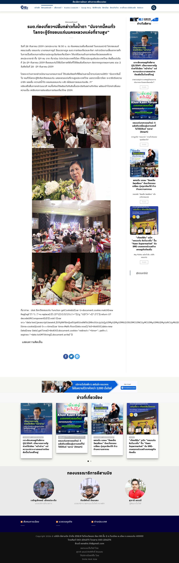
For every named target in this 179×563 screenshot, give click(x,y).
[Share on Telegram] (77, 356)
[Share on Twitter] (71, 356)
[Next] (160, 426)
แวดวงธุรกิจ (65, 522)
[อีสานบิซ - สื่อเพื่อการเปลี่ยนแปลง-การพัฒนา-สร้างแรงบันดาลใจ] (26, 7)
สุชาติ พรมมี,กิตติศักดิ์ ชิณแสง (89, 552)
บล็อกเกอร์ (57, 7)
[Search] (153, 7)
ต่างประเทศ (100, 522)
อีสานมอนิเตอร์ (46, 7)
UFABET (29, 506)
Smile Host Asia (89, 559)
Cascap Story (86, 7)
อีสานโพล (105, 7)
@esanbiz (142, 272)
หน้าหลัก (37, 7)
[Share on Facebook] (65, 356)
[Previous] (18, 426)
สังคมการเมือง (31, 522)
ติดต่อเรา (140, 7)
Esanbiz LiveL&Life (71, 7)
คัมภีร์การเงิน (97, 7)
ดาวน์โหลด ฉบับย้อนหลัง (128, 7)
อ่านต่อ (144, 87)
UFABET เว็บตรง (43, 506)
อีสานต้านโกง (114, 7)
